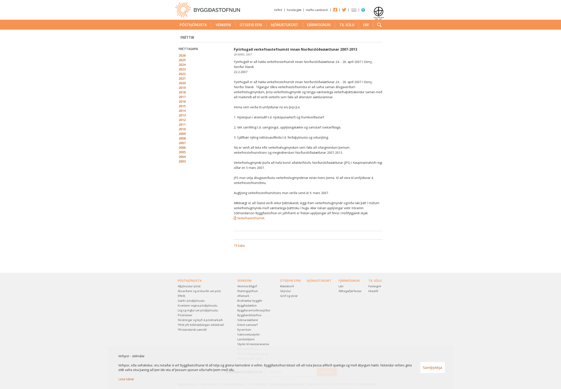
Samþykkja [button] (432, 367)
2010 (182, 129)
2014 (182, 111)
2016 (182, 101)
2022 (182, 74)
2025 (182, 60)
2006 (182, 147)
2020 (182, 83)
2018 (182, 92)
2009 (182, 134)
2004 (182, 157)
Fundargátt (294, 10)
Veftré (278, 10)
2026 (182, 55)
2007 (182, 143)
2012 (182, 120)
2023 (182, 69)
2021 (182, 78)
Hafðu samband (317, 10)
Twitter (344, 9)
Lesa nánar (126, 379)
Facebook (335, 9)
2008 (182, 138)
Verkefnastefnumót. (251, 218)
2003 (182, 161)
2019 (182, 88)
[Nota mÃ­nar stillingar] (363, 11)
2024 (182, 64)
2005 (182, 152)
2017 (182, 97)
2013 (182, 115)
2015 (182, 106)
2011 (182, 124)
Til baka (239, 245)
